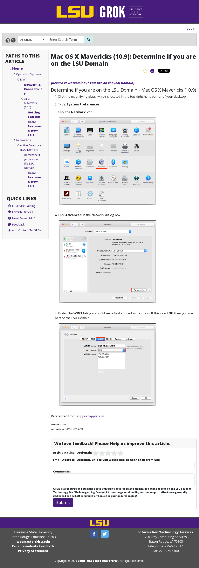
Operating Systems (28, 74)
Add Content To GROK (26, 230)
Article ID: (56, 424)
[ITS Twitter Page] (105, 534)
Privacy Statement (33, 551)
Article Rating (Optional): (72, 452)
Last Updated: (58, 429)
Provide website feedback (33, 546)
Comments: (62, 471)
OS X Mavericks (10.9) (30, 102)
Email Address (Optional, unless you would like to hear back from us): (106, 460)
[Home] (7, 40)
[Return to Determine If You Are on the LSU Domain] (92, 83)
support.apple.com (90, 416)
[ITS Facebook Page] (94, 534)
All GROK (26, 40)
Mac (22, 79)
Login (191, 28)
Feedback (17, 224)
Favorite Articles (22, 212)
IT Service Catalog (23, 206)
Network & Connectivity (33, 89)
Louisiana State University (98, 561)
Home (17, 68)
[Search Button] (88, 39)
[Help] (13, 40)
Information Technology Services (165, 532)
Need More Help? (23, 218)
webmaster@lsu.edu (33, 541)
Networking (23, 140)
